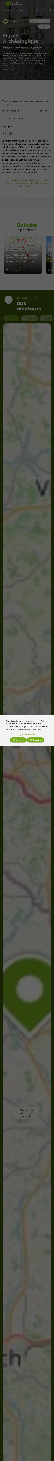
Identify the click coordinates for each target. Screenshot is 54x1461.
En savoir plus (28, 734)
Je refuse (19, 740)
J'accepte (37, 740)
